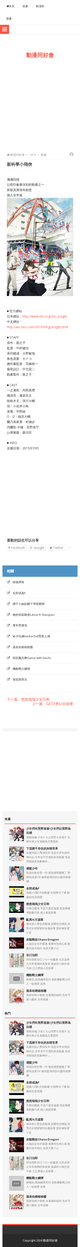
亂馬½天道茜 (34, 920)
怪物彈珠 (18, 582)
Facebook (17, 548)
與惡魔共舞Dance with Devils (32, 658)
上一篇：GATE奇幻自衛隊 (52, 704)
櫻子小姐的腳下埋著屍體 (28, 604)
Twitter (57, 548)
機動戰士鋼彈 (21, 669)
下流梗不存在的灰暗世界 (42, 848)
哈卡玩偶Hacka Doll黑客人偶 (31, 636)
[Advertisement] (40, 104)
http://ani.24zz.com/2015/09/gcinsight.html (37, 327)
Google (38, 548)
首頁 (11, 6)
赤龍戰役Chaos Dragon (42, 939)
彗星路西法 (20, 679)
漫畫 (25, 6)
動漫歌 (40, 6)
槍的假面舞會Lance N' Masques (34, 615)
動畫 (9, 18)
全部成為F (19, 593)
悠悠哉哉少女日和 (37, 904)
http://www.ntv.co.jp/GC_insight (44, 316)
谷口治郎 (32, 955)
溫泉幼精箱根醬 (23, 647)
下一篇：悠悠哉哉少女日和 (28, 699)
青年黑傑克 (20, 625)
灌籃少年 (32, 868)
